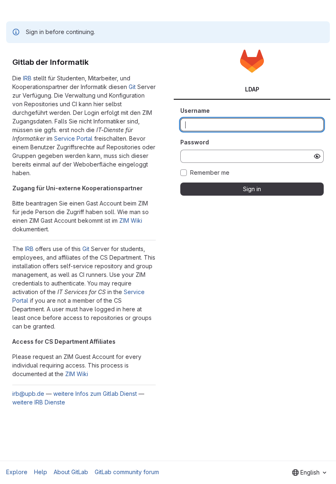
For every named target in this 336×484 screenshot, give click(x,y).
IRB (27, 78)
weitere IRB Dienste (38, 402)
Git (132, 86)
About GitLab (71, 471)
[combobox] (309, 472)
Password (194, 142)
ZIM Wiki (130, 220)
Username (195, 110)
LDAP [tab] (252, 89)
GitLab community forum (127, 471)
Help (40, 471)
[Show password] (317, 156)
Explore (16, 471)
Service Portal (73, 138)
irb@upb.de (28, 393)
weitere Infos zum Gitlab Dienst (95, 393)
